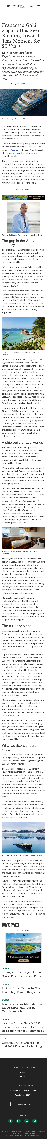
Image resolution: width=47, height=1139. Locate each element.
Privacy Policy (18, 1135)
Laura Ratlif (8, 84)
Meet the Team (22, 1077)
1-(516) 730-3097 (23, 1095)
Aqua (16, 150)
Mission (22, 1072)
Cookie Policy (9, 1135)
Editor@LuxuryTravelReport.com (24, 1090)
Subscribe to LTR (25, 1104)
